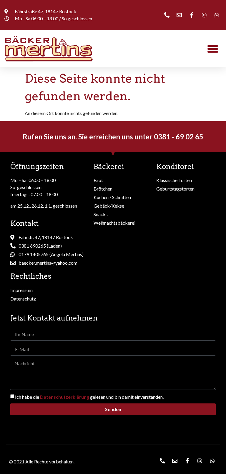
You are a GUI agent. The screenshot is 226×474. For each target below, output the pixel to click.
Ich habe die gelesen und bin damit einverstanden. (89, 397)
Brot (98, 180)
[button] (213, 49)
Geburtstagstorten (175, 188)
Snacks (101, 214)
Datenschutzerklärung (64, 397)
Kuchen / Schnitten (112, 197)
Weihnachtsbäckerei (114, 223)
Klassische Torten (174, 180)
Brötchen (103, 188)
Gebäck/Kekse (109, 205)
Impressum (21, 290)
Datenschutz (23, 298)
